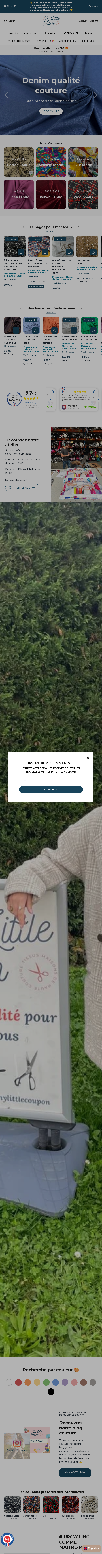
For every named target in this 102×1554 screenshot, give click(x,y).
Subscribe (51, 789)
